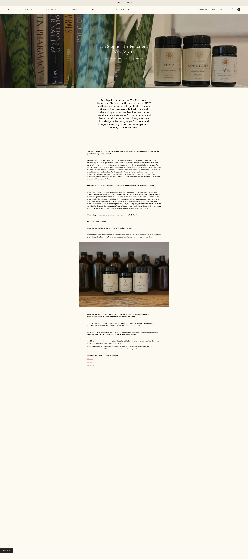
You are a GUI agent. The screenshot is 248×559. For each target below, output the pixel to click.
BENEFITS (28, 9)
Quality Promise (51, 510)
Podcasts (48, 499)
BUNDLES (73, 9)
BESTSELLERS (51, 9)
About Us (11, 495)
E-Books (48, 503)
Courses (48, 507)
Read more (53, 451)
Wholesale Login (14, 510)
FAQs (213, 9)
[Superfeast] (124, 9)
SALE (93, 9)
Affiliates (11, 503)
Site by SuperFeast (233, 548)
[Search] (228, 9)
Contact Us (85, 510)
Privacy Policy (86, 503)
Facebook (91, 365)
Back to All (6, 550)
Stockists (11, 499)
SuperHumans (202, 9)
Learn (221, 9)
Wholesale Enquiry (15, 514)
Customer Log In (87, 507)
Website (90, 359)
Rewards (11, 507)
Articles (48, 495)
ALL (9, 9)
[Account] (233, 9)
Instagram (91, 362)
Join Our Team (13, 518)
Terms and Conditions (89, 499)
